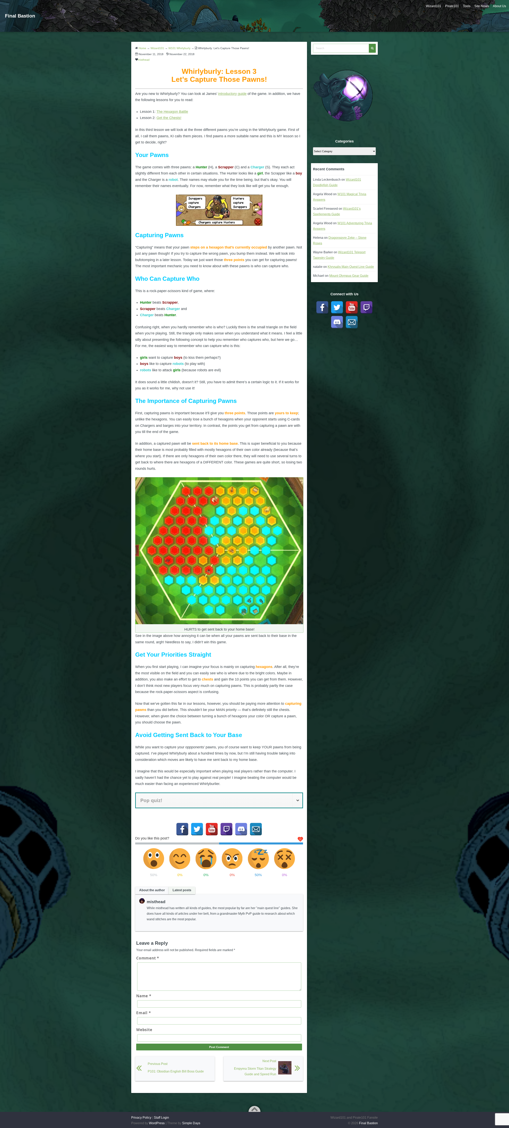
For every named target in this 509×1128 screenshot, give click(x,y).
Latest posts (182, 890)
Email (143, 1012)
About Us (499, 6)
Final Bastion (20, 16)
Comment (147, 958)
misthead (144, 59)
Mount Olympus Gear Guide (348, 275)
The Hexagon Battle (172, 112)
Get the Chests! (168, 118)
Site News (481, 6)
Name (143, 995)
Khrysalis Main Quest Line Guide (351, 266)
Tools (466, 6)
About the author (152, 890)
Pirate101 (452, 6)
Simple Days (191, 1123)
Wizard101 (433, 6)
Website (144, 1029)
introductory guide (232, 94)
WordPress (157, 1123)
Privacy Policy (141, 1117)
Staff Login (161, 1117)
